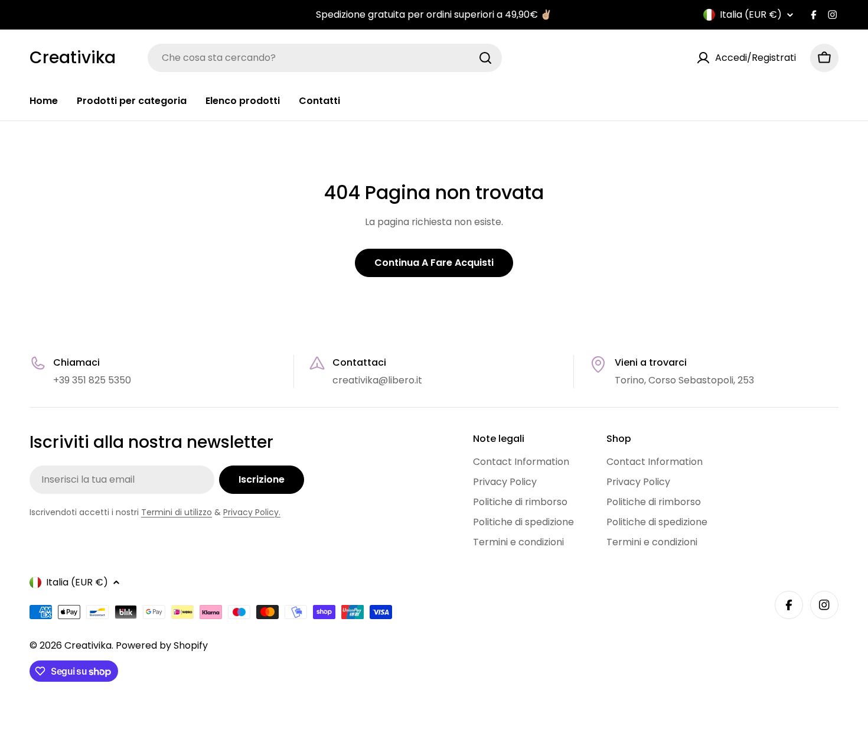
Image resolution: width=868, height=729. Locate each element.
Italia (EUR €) (751, 15)
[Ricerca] (485, 58)
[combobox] (325, 58)
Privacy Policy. (251, 512)
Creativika (73, 58)
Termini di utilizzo (176, 512)
